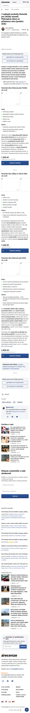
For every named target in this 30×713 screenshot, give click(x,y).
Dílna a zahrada (6, 402)
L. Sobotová (13, 443)
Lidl (14, 402)
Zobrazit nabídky (15, 163)
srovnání (21, 82)
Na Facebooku (15, 368)
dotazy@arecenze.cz (17, 669)
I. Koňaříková (14, 596)
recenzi (10, 346)
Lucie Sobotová (9, 28)
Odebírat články (15, 29)
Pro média (4, 692)
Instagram (14, 411)
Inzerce (18, 692)
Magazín (18, 687)
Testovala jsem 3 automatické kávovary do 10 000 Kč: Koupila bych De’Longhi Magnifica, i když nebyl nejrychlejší (19, 589)
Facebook (21, 411)
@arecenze (10, 407)
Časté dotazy (4, 689)
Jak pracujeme (20, 689)
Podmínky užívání (6, 694)
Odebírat (23, 646)
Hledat (27, 5)
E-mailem (19, 366)
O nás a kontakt (5, 687)
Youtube (8, 413)
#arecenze (4, 673)
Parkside (20, 402)
